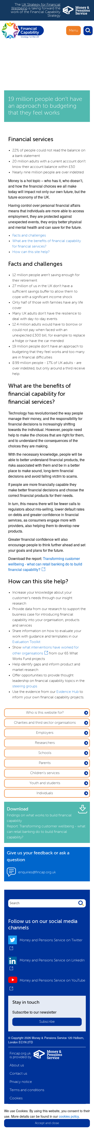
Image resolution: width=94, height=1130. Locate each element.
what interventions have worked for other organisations (45, 650)
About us (17, 1065)
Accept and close (47, 1123)
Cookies (16, 1098)
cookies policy (69, 1116)
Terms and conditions (27, 1090)
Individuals (45, 793)
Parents (45, 763)
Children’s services (45, 773)
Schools (44, 753)
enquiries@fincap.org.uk (37, 872)
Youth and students (44, 783)
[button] (88, 30)
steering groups (24, 686)
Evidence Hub (67, 692)
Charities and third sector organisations (45, 723)
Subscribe (47, 1022)
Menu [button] (73, 30)
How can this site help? (31, 252)
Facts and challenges (29, 235)
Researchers (45, 743)
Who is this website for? (45, 713)
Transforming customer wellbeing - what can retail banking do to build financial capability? (45, 564)
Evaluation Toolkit (26, 642)
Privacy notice (21, 1082)
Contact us (18, 1074)
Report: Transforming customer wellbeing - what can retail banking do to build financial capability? (46, 832)
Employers (44, 733)
